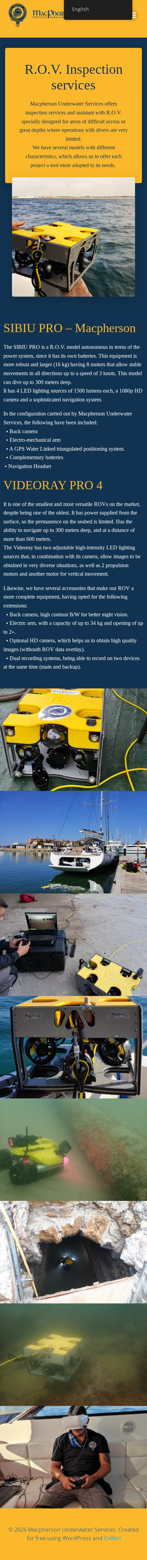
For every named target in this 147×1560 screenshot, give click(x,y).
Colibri (112, 1538)
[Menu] (132, 15)
